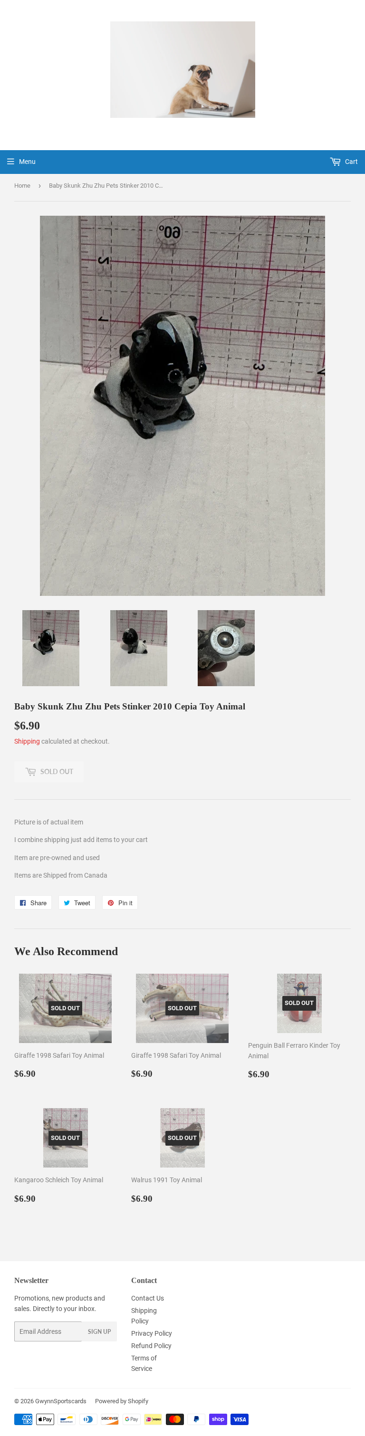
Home (22, 185)
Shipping (27, 741)
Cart (351, 161)
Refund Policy (151, 1346)
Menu (27, 161)
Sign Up (99, 1331)
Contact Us (147, 1298)
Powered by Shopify (121, 1401)
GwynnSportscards (60, 1401)
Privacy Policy (151, 1333)
